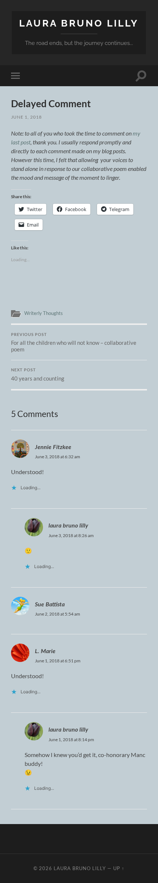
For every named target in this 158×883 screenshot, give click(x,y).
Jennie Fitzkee (53, 447)
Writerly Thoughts (43, 313)
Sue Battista (50, 604)
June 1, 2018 (26, 117)
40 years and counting (37, 375)
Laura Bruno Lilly (79, 23)
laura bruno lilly (68, 526)
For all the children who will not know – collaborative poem (73, 342)
